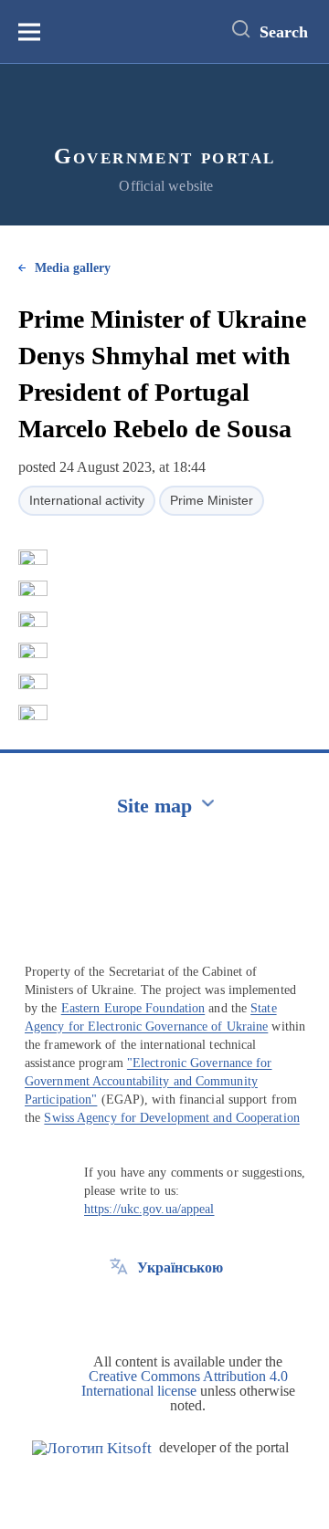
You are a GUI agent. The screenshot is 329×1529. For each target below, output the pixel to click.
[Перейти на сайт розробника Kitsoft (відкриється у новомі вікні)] (92, 1448)
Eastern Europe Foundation (133, 1008)
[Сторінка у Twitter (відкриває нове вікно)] (119, 1309)
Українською (180, 1267)
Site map (154, 805)
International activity (86, 500)
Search (284, 32)
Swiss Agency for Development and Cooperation (171, 1118)
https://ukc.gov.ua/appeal (149, 1209)
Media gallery (73, 268)
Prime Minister (211, 500)
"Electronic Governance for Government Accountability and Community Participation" (148, 1081)
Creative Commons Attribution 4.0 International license (184, 1383)
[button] (33, 558)
